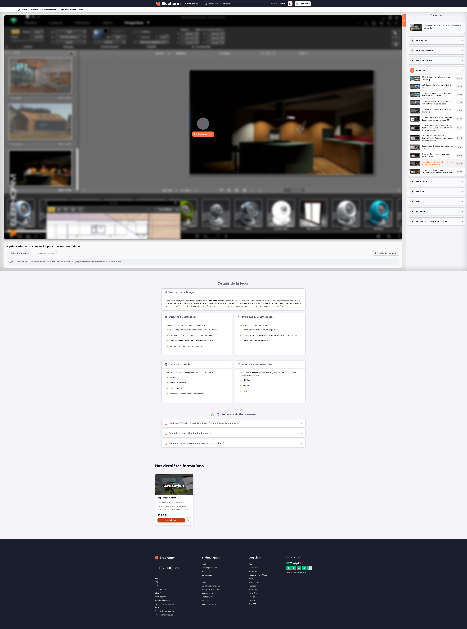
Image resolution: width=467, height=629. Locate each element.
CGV (156, 586)
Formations (34, 10)
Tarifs (282, 4)
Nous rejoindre (161, 597)
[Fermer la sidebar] (404, 20)
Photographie (207, 597)
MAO (204, 564)
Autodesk (253, 571)
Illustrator (252, 586)
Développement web (211, 586)
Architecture (207, 571)
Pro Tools (252, 597)
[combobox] (235, 3)
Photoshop (253, 568)
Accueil (23, 10)
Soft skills (205, 600)
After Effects (254, 589)
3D (203, 578)
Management (207, 593)
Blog (157, 607)
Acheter (172, 520)
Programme (438, 15)
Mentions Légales (162, 600)
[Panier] (290, 3)
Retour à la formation (19, 253)
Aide (156, 578)
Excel (251, 578)
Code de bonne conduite (165, 611)
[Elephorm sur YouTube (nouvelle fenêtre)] (169, 568)
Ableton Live (254, 582)
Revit (251, 564)
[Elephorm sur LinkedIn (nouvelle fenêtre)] (176, 568)
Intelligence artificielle (211, 589)
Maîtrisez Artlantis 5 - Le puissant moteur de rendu (63, 10)
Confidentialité (161, 589)
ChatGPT (252, 604)
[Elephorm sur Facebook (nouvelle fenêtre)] (157, 568)
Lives (272, 4)
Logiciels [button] (255, 557)
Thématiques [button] (211, 557)
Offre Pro (159, 593)
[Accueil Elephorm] (165, 558)
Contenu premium (203, 134)
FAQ (156, 582)
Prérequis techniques (164, 615)
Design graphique (209, 568)
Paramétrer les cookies (164, 604)
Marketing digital (209, 604)
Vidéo (204, 582)
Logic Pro (253, 593)
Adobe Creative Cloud (258, 575)
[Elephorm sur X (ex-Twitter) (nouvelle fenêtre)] (163, 568)
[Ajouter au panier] (188, 520)
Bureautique (207, 575)
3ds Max (252, 600)
